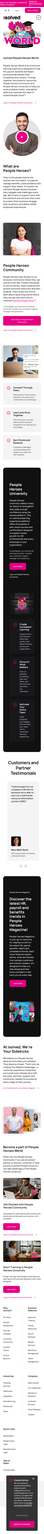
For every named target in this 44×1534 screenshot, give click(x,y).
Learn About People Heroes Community (22, 320)
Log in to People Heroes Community (18, 102)
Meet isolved (33, 1383)
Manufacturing (9, 1401)
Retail (5, 1411)
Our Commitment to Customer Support (19, 1088)
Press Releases (34, 1409)
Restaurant (8, 1406)
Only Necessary (22, 1515)
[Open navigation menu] (38, 17)
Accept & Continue (22, 1524)
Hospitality (7, 1396)
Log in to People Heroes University (19, 575)
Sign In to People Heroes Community (18, 1234)
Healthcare (7, 1391)
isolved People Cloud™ (24, 300)
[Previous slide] (21, 866)
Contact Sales (9, 1470)
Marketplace (8, 1436)
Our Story (7, 1317)
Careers (31, 1414)
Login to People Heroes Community (17, 1297)
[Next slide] (26, 866)
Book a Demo (33, 10)
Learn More (18, 566)
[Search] (8, 10)
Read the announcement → (35, 3)
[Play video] (22, 137)
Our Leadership (34, 1388)
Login (17, 10)
